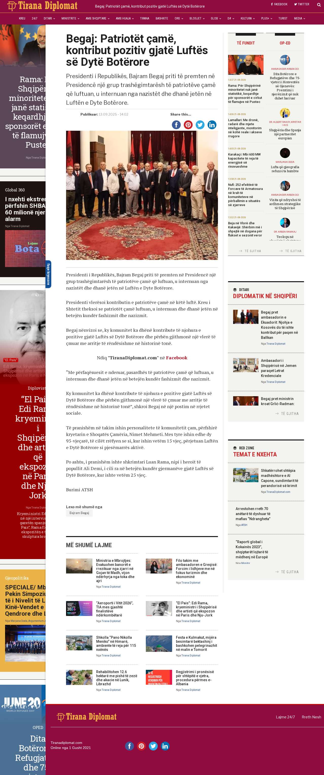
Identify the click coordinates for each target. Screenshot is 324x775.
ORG (177, 18)
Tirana (144, 18)
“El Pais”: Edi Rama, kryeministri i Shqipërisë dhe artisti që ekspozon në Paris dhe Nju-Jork (196, 609)
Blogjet (195, 18)
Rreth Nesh (311, 717)
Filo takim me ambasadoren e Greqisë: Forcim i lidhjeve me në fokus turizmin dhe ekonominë (196, 569)
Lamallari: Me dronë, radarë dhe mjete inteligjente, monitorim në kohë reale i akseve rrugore (245, 128)
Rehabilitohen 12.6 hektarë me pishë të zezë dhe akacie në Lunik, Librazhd (116, 678)
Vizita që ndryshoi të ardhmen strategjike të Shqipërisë (285, 203)
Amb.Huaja (123, 18)
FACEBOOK (280, 4)
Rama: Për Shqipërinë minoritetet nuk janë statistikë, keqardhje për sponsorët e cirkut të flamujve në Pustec (245, 94)
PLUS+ (265, 18)
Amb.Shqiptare (96, 18)
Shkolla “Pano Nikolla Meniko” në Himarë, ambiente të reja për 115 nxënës (116, 643)
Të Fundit (246, 43)
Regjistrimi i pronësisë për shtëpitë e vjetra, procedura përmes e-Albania (195, 678)
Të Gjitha (253, 251)
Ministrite (69, 18)
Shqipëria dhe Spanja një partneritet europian (285, 134)
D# (229, 18)
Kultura (246, 18)
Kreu (22, 18)
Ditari (48, 18)
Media (298, 18)
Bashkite (162, 18)
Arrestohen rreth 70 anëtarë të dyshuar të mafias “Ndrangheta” (253, 514)
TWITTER (303, 4)
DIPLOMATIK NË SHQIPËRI (265, 294)
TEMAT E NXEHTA (255, 452)
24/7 (34, 18)
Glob (214, 18)
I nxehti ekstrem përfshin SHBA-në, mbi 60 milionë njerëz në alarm (36, 209)
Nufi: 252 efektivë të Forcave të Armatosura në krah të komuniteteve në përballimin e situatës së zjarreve (245, 195)
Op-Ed (285, 43)
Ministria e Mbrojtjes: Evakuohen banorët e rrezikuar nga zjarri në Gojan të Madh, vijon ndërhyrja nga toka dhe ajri (115, 571)
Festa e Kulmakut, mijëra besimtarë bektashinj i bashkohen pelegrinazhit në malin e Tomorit (196, 643)
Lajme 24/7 (285, 717)
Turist (283, 18)
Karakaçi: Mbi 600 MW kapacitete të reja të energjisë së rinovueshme (244, 160)
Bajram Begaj (79, 513)
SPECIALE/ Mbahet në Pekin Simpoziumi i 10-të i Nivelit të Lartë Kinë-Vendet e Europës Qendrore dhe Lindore (36, 600)
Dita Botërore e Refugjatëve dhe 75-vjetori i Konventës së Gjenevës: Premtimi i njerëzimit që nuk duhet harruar (285, 86)
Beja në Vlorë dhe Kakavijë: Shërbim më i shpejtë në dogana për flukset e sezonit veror (245, 229)
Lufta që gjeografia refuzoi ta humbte (285, 169)
